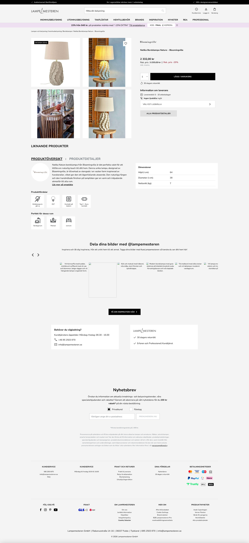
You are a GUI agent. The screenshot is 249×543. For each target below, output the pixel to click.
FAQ (48, 477)
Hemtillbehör (200, 518)
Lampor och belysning (39, 31)
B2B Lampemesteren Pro (162, 518)
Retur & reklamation (124, 474)
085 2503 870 (49, 471)
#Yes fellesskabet (162, 510)
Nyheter (173, 19)
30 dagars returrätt (162, 474)
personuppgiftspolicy (159, 445)
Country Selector (124, 520)
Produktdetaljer (85, 158)
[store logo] (44, 11)
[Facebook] (41, 509)
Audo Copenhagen (200, 510)
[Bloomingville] (153, 42)
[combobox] (125, 11)
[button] (55, 113)
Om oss (124, 510)
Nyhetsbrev (162, 471)
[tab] (48, 159)
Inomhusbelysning (55, 31)
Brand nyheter (162, 515)
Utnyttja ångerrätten (124, 479)
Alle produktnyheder (200, 520)
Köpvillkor (124, 515)
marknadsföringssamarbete (162, 520)
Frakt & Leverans (124, 471)
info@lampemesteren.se (70, 344)
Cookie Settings (162, 512)
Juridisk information (124, 512)
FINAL (161, 25)
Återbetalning (124, 477)
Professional (201, 19)
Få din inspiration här (123, 312)
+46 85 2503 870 (66, 339)
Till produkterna (137, 25)
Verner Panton (200, 512)
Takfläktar (101, 19)
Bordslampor (67, 31)
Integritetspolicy (125, 518)
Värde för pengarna (200, 515)
